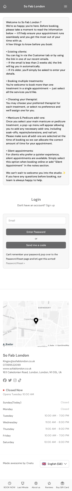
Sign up (50, 205)
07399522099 (12, 365)
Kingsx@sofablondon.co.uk (19, 361)
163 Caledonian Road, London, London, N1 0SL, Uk (32, 372)
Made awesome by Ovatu (18, 463)
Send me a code (36, 245)
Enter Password (36, 232)
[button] (54, 463)
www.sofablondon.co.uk (17, 368)
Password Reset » (15, 263)
